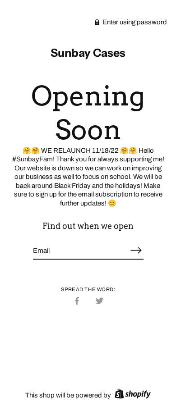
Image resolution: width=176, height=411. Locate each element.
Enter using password (134, 22)
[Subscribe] (136, 250)
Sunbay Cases (88, 52)
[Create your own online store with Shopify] (131, 395)
